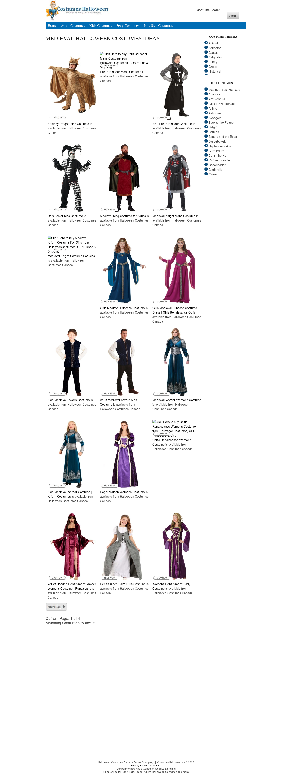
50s (217, 89)
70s (231, 89)
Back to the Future (221, 122)
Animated (215, 48)
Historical (215, 71)
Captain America (220, 146)
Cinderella (215, 169)
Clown (213, 174)
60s (224, 89)
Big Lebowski (217, 141)
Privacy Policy (139, 765)
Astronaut (215, 113)
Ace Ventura (217, 99)
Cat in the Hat (218, 155)
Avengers (215, 118)
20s (211, 89)
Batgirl (213, 127)
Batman (214, 132)
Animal (213, 43)
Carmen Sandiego (221, 160)
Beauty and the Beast (223, 136)
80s (237, 89)
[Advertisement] (127, 655)
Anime (213, 108)
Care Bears (216, 151)
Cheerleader (217, 165)
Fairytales (215, 57)
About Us (154, 765)
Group (213, 66)
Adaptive (214, 94)
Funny (213, 62)
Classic (213, 52)
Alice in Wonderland (222, 103)
